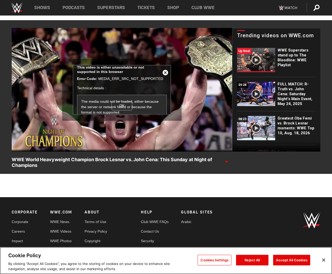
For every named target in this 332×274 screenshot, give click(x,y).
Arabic (186, 222)
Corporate (20, 222)
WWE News (59, 222)
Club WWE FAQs (155, 222)
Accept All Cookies (291, 260)
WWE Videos (60, 231)
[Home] (16, 8)
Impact (17, 241)
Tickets (146, 7)
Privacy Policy (96, 231)
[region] (166, 260)
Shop (173, 7)
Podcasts (74, 7)
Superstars (111, 7)
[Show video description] (226, 160)
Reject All (252, 260)
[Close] (323, 260)
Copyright (92, 241)
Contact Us (150, 231)
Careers (18, 231)
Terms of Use (95, 222)
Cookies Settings (214, 260)
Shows (42, 7)
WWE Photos (61, 241)
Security (147, 241)
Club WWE (203, 7)
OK (122, 105)
